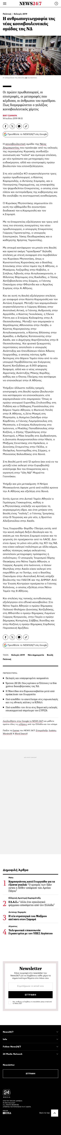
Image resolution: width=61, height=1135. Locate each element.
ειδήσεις (23, 724)
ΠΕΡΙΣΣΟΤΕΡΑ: (10, 673)
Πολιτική (7, 14)
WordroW (7, 734)
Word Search (21, 734)
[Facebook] (5, 126)
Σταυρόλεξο (42, 731)
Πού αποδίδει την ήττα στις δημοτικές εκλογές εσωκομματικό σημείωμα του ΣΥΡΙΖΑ (31, 709)
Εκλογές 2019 (20, 14)
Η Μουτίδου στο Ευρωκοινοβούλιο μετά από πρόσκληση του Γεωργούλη (30, 692)
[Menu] (5, 3)
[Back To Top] (54, 1113)
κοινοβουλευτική (15, 144)
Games (16, 731)
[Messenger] (19, 126)
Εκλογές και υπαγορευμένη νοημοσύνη (27, 678)
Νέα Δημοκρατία (36, 655)
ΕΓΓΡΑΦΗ (30, 1074)
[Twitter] (12, 126)
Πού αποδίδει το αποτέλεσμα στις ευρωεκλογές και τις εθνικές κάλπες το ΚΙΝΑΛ (32, 701)
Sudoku (52, 731)
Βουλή (50, 655)
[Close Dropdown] (57, 1032)
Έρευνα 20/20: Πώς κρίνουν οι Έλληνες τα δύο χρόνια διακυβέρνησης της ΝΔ (31, 684)
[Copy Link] (26, 126)
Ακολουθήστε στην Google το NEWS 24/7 (23, 721)
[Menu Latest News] (56, 3)
